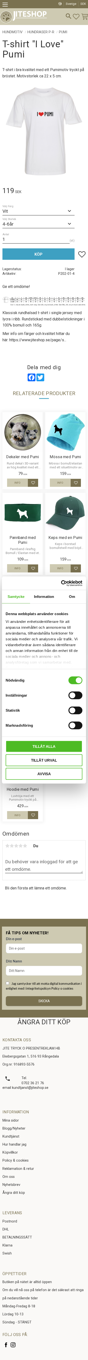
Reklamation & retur (18, 1169)
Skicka (44, 1001)
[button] (6, 5)
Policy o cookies (62, 988)
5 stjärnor (25, 846)
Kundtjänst (10, 1136)
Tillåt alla (44, 746)
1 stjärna (7, 846)
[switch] (75, 695)
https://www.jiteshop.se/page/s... (37, 340)
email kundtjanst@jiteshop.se (25, 1088)
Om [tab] (72, 596)
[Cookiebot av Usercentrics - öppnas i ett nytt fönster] (62, 583)
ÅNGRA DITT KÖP (43, 1022)
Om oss (8, 1177)
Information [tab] (44, 596)
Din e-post (14, 939)
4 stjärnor (20, 846)
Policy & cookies (15, 1160)
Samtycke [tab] (16, 596)
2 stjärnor (12, 846)
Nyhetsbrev (11, 1185)
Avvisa (44, 774)
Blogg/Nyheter (13, 1128)
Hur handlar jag (14, 1144)
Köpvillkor (10, 1152)
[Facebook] (6, 1344)
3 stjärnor (16, 846)
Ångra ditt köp (13, 1193)
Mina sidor (10, 1120)
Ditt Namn (14, 961)
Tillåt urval (44, 760)
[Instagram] (13, 1344)
